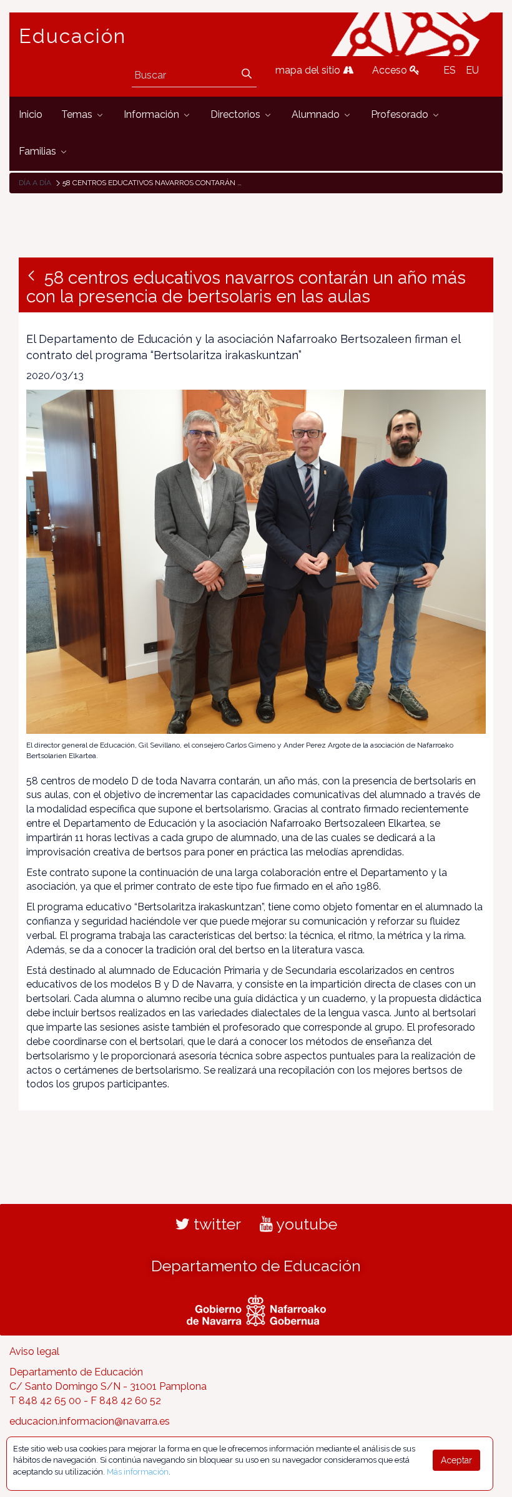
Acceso (391, 70)
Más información (138, 1471)
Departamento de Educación (256, 1265)
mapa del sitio (309, 70)
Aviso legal (34, 1351)
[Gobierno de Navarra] (256, 1309)
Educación (72, 36)
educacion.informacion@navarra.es (89, 1421)
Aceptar (456, 1460)
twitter (215, 1224)
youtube (305, 1224)
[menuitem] (30, 115)
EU (472, 70)
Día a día (35, 182)
